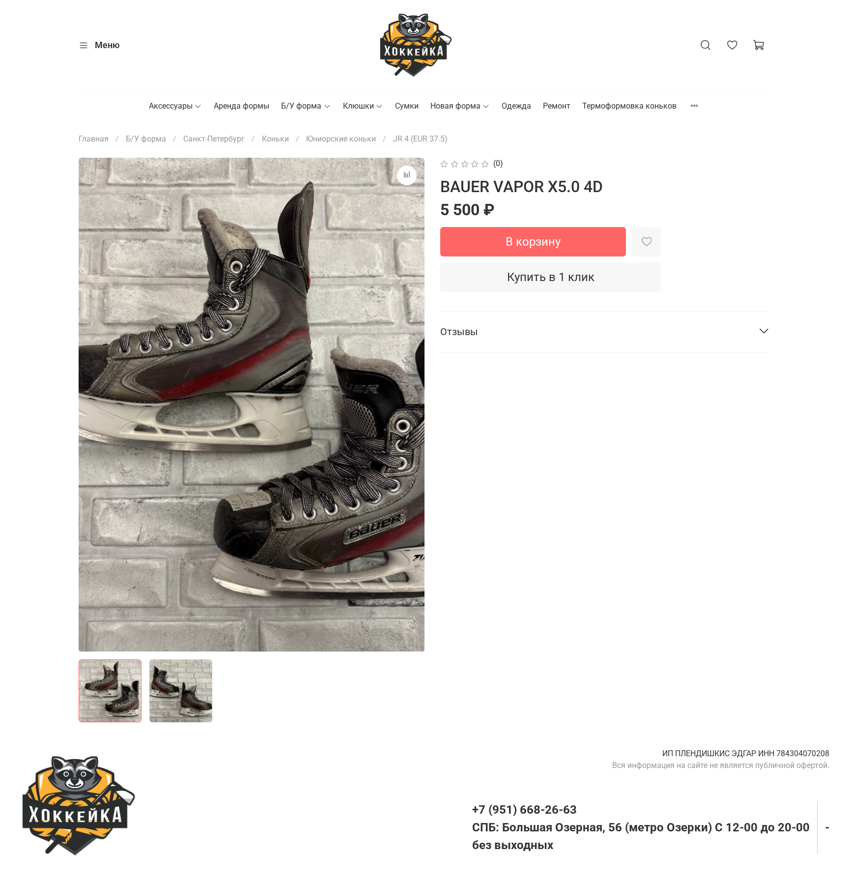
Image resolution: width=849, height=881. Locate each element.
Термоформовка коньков (629, 106)
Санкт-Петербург (214, 138)
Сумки (407, 106)
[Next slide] (409, 404)
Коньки (275, 138)
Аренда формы (241, 106)
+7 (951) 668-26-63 (524, 810)
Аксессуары (171, 106)
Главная (94, 138)
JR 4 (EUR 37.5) (420, 138)
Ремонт (556, 106)
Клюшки (358, 106)
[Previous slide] (94, 404)
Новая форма (455, 106)
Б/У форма (301, 106)
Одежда (516, 106)
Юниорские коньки (341, 138)
